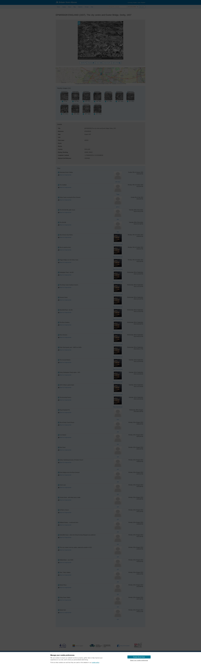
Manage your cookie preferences (62, 655)
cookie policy (95, 662)
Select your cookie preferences (139, 660)
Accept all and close (139, 657)
